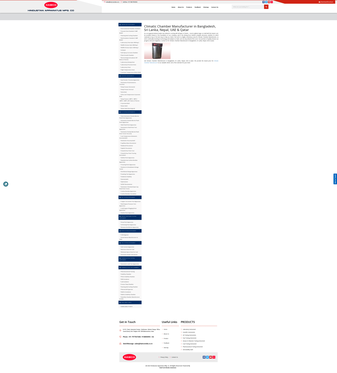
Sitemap (206, 7)
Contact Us (214, 7)
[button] (5, 184)
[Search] (266, 7)
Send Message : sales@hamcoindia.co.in (137, 344)
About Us (181, 7)
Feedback (198, 7)
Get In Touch (335, 178)
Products (189, 7)
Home (173, 7)
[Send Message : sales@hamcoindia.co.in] (120, 344)
